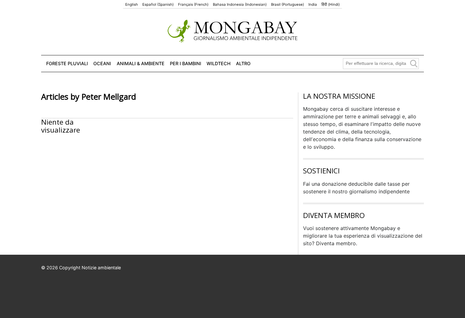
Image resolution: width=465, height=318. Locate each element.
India (312, 4)
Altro (243, 63)
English (131, 4)
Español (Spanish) (158, 4)
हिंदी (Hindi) (330, 4)
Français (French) (193, 4)
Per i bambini (185, 63)
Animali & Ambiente (140, 63)
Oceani (102, 63)
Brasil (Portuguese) (287, 4)
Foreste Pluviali (67, 63)
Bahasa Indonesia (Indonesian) (240, 4)
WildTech (219, 63)
